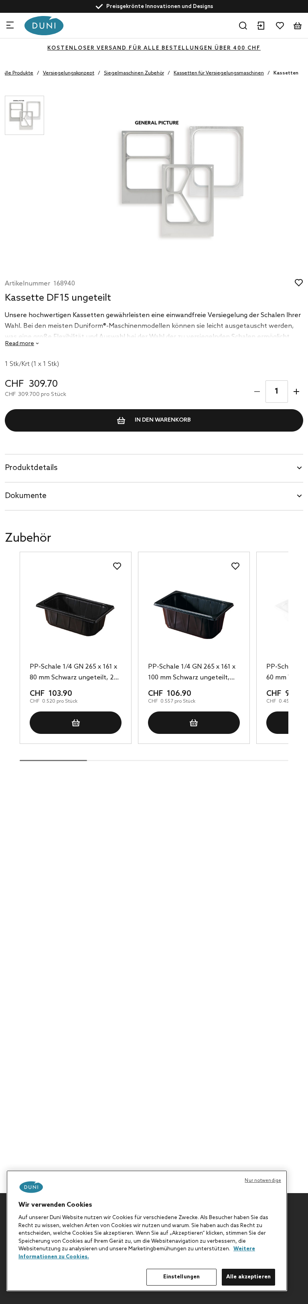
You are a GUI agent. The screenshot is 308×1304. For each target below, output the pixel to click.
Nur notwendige (263, 1180)
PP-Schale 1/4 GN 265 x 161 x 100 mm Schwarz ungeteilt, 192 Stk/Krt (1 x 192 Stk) (191, 673)
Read (19, 343)
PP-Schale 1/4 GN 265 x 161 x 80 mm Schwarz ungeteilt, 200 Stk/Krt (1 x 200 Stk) (75, 673)
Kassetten (286, 73)
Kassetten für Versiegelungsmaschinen (219, 73)
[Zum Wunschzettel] (280, 26)
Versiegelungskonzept (68, 73)
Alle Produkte (17, 73)
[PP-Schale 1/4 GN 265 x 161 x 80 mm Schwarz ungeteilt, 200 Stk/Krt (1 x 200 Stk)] (76, 615)
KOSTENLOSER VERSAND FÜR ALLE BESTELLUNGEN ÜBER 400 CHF (154, 48)
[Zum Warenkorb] (298, 26)
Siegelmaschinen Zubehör (134, 73)
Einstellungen (181, 1277)
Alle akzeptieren (248, 1277)
